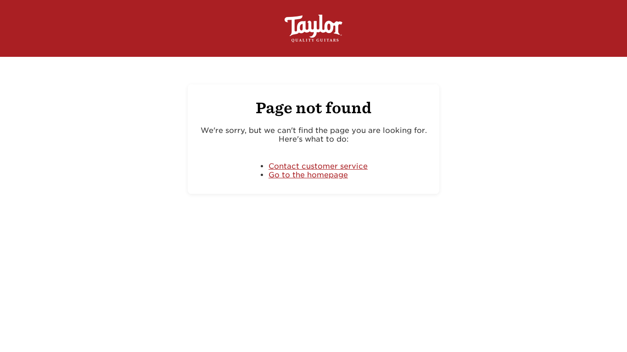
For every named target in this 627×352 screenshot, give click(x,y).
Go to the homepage (308, 174)
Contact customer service (318, 166)
